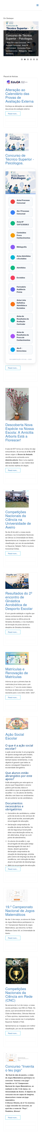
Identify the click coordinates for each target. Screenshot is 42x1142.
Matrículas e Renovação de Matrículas (16, 672)
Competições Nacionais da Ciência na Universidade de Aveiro (18, 519)
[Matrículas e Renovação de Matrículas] (20, 658)
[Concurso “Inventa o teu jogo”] (20, 1057)
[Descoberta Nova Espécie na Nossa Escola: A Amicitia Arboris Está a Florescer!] (20, 404)
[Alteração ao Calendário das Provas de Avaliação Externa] (20, 82)
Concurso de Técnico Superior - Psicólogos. (19, 159)
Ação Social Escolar (14, 736)
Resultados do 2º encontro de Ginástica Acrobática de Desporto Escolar (19, 601)
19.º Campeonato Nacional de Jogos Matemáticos (20, 910)
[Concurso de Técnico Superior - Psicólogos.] (20, 142)
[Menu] (37, 5)
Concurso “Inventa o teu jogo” (19, 1068)
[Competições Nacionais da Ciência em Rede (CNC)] (20, 971)
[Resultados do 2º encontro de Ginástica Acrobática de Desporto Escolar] (20, 581)
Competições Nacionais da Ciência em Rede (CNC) (19, 994)
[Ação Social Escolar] (20, 723)
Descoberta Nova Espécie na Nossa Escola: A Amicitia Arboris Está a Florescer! (19, 432)
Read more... (13, 113)
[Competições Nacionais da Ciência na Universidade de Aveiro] (20, 499)
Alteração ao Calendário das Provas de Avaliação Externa (19, 95)
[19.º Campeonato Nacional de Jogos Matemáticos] (20, 895)
